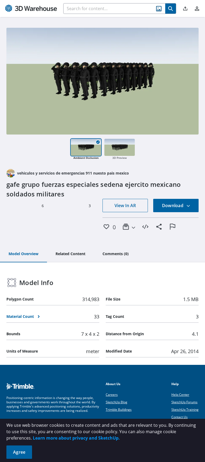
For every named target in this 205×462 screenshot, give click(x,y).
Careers (112, 394)
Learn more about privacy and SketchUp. (76, 438)
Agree (19, 452)
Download (173, 205)
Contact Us (179, 417)
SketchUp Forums (184, 402)
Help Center (180, 394)
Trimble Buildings (119, 409)
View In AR (125, 205)
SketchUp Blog (116, 402)
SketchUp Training (185, 409)
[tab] (23, 254)
